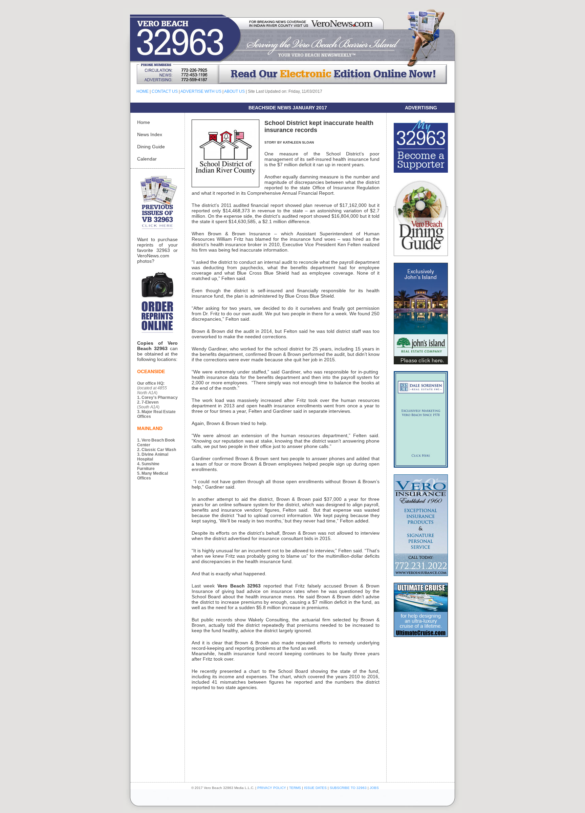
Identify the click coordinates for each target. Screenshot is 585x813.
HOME (142, 91)
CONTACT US (165, 91)
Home (143, 122)
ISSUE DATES (315, 788)
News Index (149, 134)
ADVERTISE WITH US (200, 91)
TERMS (295, 788)
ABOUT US (234, 91)
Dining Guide (151, 146)
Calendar (147, 159)
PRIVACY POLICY (271, 788)
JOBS (374, 788)
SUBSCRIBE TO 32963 (349, 788)
